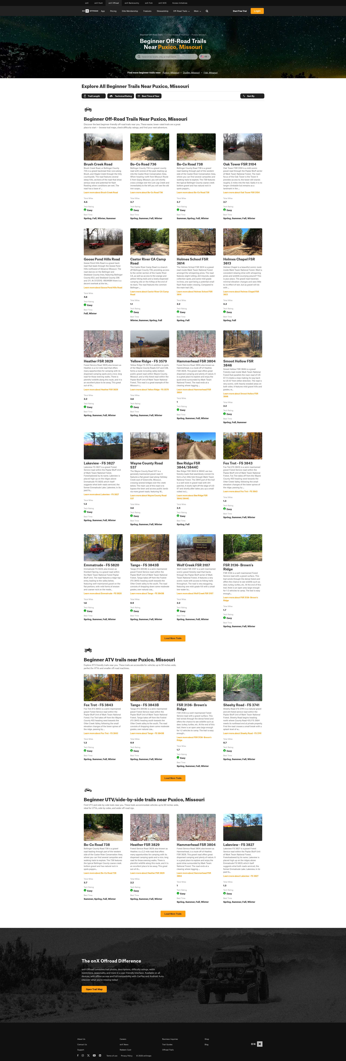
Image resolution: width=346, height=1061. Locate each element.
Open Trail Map (94, 989)
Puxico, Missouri (171, 72)
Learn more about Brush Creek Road (103, 177)
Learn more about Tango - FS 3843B (149, 581)
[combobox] (168, 56)
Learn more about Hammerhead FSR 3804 (196, 377)
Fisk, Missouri (211, 72)
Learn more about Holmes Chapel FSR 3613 (242, 275)
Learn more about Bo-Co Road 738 (196, 177)
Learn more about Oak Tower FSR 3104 (242, 177)
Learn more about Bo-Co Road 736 (149, 177)
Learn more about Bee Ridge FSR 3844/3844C (196, 479)
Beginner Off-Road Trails (151, 34)
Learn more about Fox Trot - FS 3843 (242, 479)
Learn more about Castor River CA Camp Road (149, 275)
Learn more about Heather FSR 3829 (103, 377)
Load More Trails (173, 638)
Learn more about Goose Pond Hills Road (103, 275)
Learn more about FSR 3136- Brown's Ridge (242, 581)
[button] (94, 95)
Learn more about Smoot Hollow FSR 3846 (242, 377)
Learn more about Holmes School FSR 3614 (196, 275)
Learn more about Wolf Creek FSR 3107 (196, 581)
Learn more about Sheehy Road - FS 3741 (242, 721)
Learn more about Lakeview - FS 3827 (103, 479)
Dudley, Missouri (191, 72)
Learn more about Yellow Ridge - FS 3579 (149, 377)
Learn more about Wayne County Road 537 (149, 479)
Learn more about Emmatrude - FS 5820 (103, 581)
